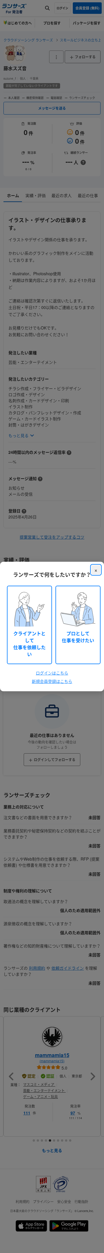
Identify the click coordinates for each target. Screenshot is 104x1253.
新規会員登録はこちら (52, 681)
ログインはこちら (52, 673)
